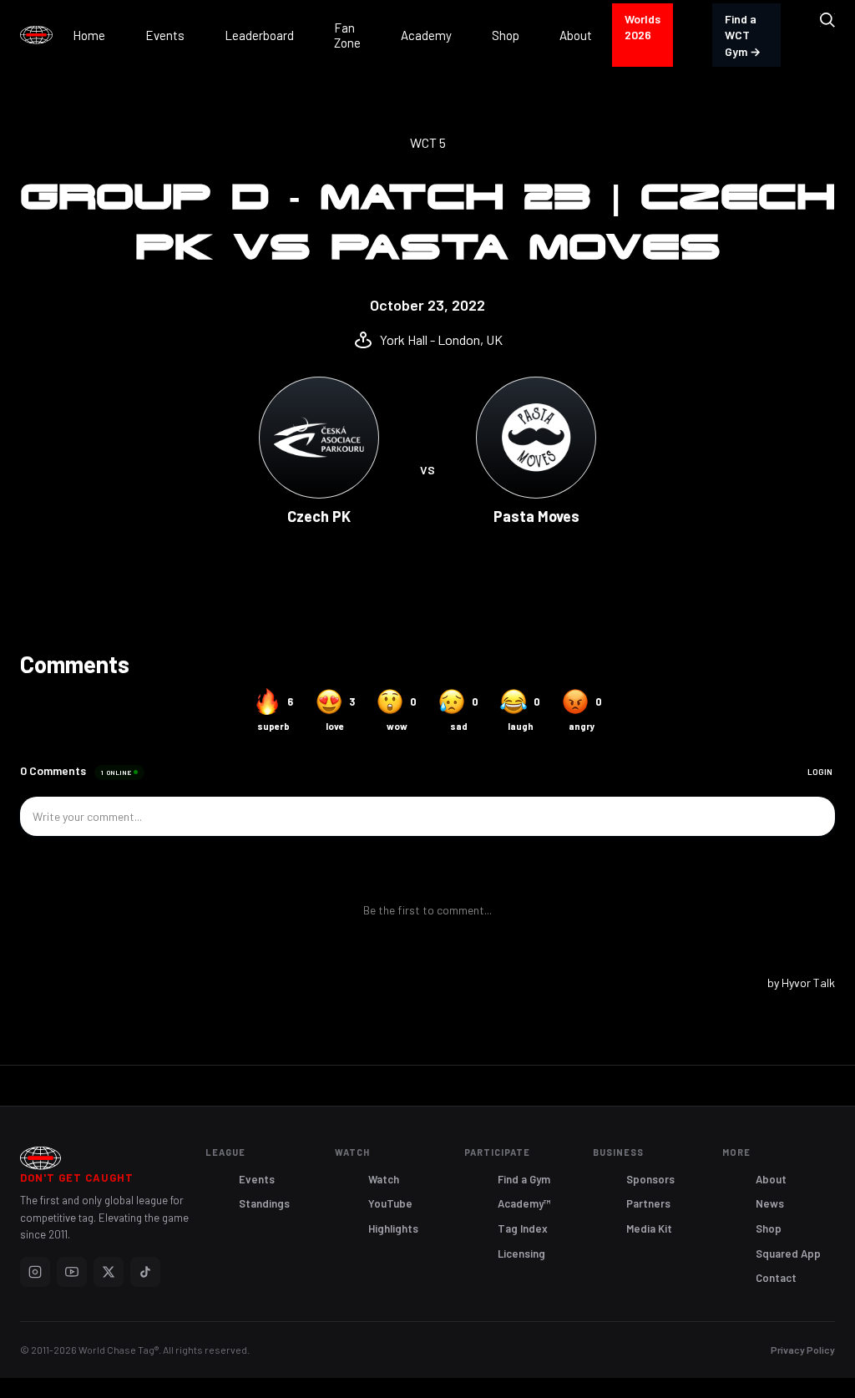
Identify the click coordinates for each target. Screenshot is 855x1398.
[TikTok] (145, 1272)
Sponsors (650, 1179)
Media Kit (649, 1228)
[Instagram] (35, 1272)
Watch (383, 1179)
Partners (648, 1203)
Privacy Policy (803, 1349)
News (770, 1203)
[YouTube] (72, 1272)
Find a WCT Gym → (743, 35)
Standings (264, 1203)
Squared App (788, 1253)
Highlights (393, 1228)
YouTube (390, 1203)
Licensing (521, 1253)
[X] (109, 1272)
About (771, 1179)
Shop (769, 1228)
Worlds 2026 (642, 27)
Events (257, 1179)
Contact (776, 1277)
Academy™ (524, 1203)
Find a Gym (524, 1179)
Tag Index (523, 1228)
